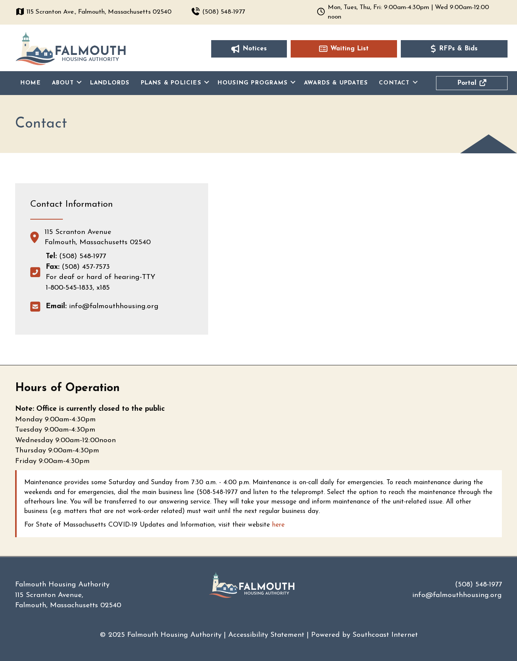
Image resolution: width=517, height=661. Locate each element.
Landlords (110, 83)
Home (30, 83)
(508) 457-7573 (86, 267)
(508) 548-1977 (223, 12)
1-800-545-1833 (69, 288)
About (63, 83)
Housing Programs (253, 83)
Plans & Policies (171, 83)
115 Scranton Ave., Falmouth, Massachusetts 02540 (98, 12)
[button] (79, 82)
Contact (394, 83)
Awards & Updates (336, 83)
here (278, 525)
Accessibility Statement (266, 635)
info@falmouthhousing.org (102, 306)
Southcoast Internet (385, 635)
